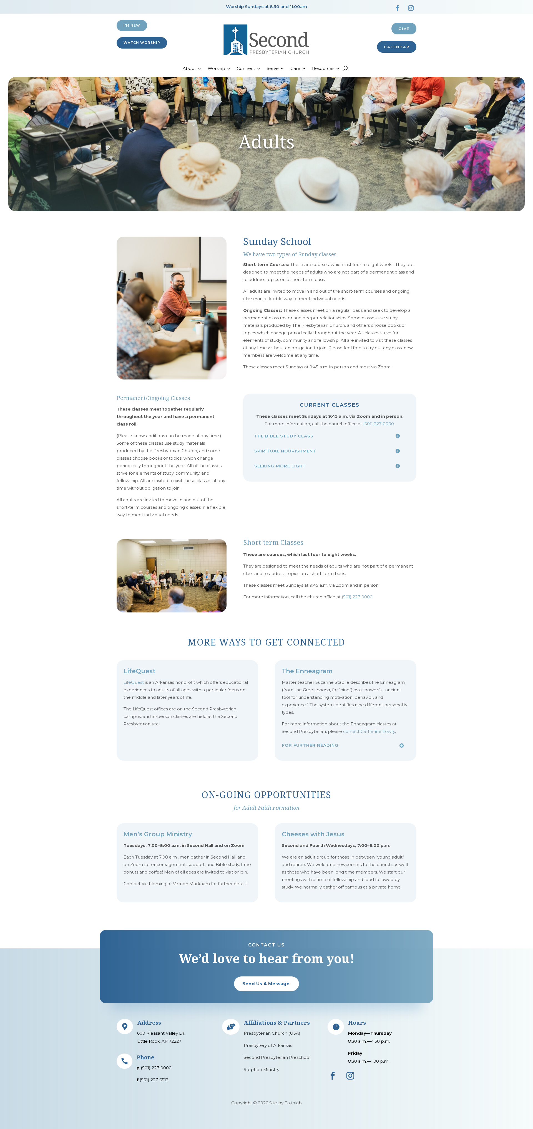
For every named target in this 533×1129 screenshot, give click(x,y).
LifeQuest (134, 682)
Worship (216, 69)
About (189, 69)
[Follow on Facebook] (397, 8)
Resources (323, 69)
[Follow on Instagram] (410, 8)
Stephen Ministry (261, 1069)
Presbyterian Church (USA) (272, 1033)
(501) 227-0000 (378, 423)
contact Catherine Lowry (369, 731)
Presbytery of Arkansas (268, 1045)
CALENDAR (396, 47)
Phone (145, 1057)
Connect (246, 69)
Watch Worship (142, 42)
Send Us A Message (266, 983)
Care (295, 69)
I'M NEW (132, 25)
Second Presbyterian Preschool (277, 1057)
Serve (273, 69)
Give (403, 28)
